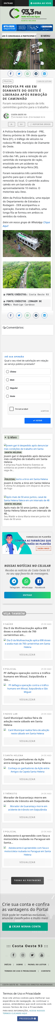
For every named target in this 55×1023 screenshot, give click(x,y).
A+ (21, 124)
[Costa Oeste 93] (27, 14)
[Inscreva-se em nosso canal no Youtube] (41, 955)
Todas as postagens (27, 880)
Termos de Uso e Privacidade (22, 971)
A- (12, 124)
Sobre (21, 964)
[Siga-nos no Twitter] (32, 955)
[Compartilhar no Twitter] (19, 74)
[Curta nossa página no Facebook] (13, 955)
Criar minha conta (26, 926)
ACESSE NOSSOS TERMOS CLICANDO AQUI (24, 1012)
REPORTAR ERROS (41, 124)
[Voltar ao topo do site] (50, 562)
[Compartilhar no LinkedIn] (44, 74)
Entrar (8, 3)
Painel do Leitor (38, 964)
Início (9, 964)
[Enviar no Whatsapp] (27, 74)
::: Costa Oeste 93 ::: (27, 945)
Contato (45, 971)
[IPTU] (27, 27)
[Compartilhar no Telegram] (36, 74)
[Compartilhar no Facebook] (11, 74)
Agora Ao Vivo (41, 3)
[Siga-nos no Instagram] (23, 955)
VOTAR (38, 420)
